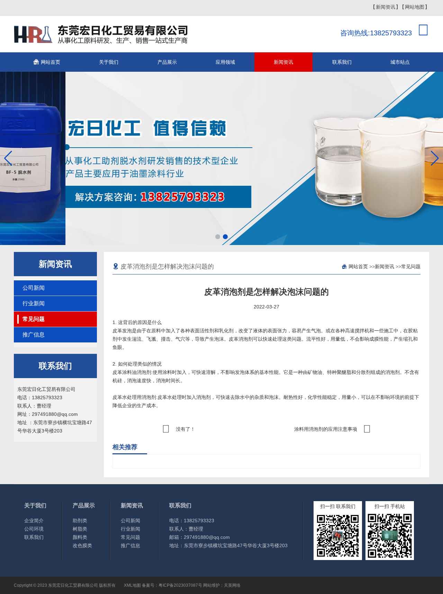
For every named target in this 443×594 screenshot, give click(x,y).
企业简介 (34, 520)
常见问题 (33, 319)
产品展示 (167, 62)
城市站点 (400, 62)
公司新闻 (33, 288)
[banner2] (221, 158)
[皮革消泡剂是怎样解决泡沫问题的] (103, 39)
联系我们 (342, 62)
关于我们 (108, 62)
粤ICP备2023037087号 (180, 585)
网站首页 (50, 62)
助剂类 (80, 520)
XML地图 (132, 585)
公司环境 (34, 529)
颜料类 (80, 537)
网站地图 (414, 7)
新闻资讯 (385, 7)
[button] (217, 236)
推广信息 (33, 335)
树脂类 (80, 529)
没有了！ (185, 429)
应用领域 (225, 62)
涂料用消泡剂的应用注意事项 (325, 429)
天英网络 (232, 585)
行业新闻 (33, 303)
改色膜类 (82, 545)
